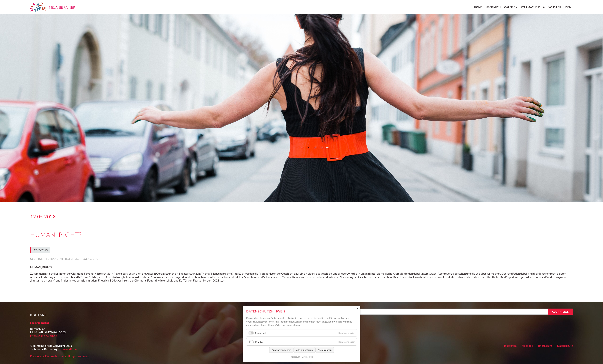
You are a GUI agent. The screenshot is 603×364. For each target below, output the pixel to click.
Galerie (509, 6)
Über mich (493, 6)
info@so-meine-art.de (43, 335)
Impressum (545, 345)
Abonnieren (560, 311)
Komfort (260, 341)
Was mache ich (532, 6)
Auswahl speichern (281, 350)
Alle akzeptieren (304, 350)
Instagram (510, 345)
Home (478, 6)
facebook (527, 345)
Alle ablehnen (324, 350)
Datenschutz (565, 345)
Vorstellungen (560, 6)
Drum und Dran (68, 349)
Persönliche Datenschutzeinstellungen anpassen (59, 356)
